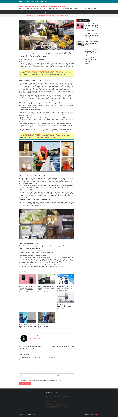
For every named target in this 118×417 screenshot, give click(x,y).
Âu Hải (33, 59)
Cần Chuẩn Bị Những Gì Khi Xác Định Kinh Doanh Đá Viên (43, 71)
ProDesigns (96, 414)
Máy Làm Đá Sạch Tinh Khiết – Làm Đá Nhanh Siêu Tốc (44, 6)
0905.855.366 (59, 407)
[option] (46, 1)
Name (21, 375)
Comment (21, 359)
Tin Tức (56, 12)
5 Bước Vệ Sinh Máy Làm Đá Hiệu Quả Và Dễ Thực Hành (46, 288)
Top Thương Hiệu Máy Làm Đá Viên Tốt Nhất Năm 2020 (40, 1)
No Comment (41, 59)
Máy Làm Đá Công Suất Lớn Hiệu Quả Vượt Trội (64, 287)
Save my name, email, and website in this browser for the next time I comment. (41, 380)
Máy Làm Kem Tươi (36, 12)
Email (40, 375)
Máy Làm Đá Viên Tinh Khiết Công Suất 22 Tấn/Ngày (45, 326)
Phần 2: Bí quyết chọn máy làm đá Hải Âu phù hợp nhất (92, 43)
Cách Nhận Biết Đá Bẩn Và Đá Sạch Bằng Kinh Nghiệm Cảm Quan (46, 134)
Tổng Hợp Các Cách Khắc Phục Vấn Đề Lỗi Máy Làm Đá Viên (27, 326)
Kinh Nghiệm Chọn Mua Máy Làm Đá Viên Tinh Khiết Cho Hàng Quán (26, 288)
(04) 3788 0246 (51, 404)
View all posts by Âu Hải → (35, 338)
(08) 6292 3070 (51, 407)
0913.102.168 (59, 404)
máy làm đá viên (29, 176)
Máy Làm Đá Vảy (48, 12)
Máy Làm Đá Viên (24, 12)
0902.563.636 (66, 404)
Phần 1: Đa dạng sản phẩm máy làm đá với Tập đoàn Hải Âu (91, 35)
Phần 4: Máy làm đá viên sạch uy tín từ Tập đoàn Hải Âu (92, 59)
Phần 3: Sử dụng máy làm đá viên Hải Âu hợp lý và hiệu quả (91, 51)
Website (59, 375)
